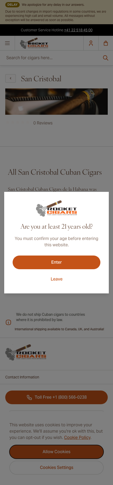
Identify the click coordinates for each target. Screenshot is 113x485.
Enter (56, 262)
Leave (57, 279)
